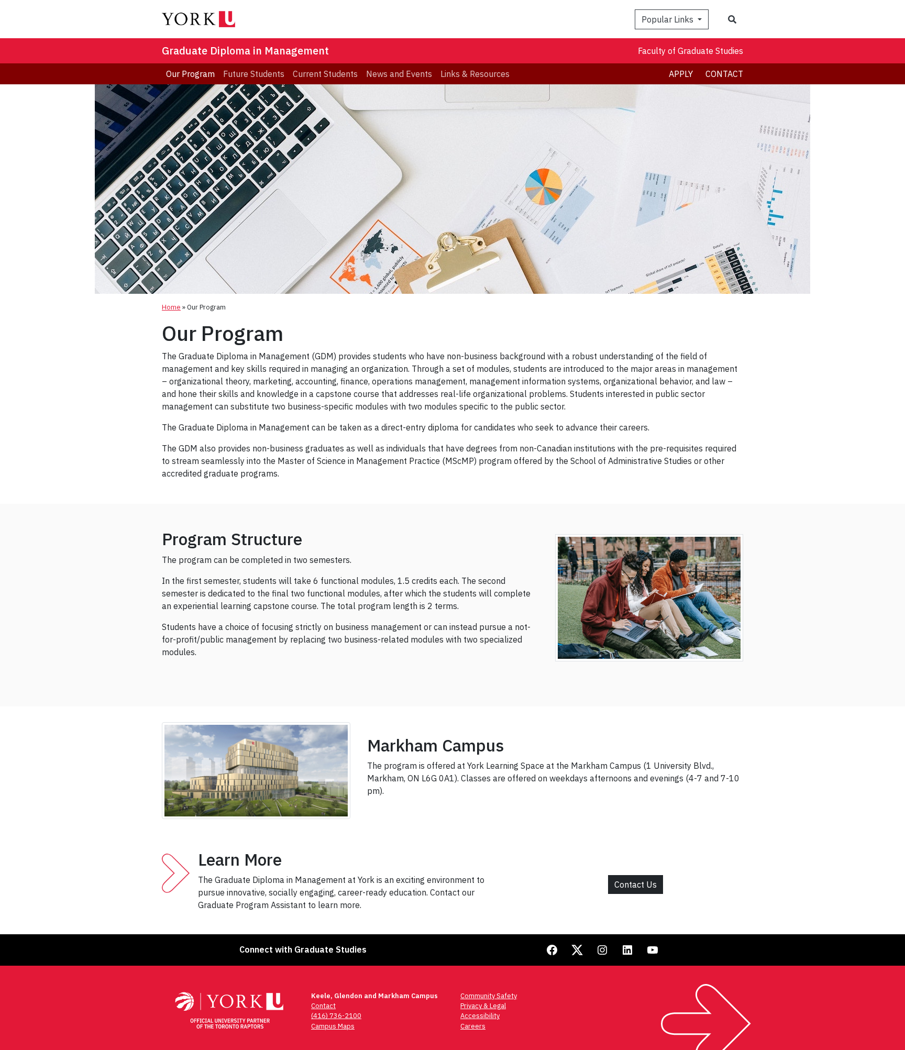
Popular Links (669, 19)
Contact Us (635, 884)
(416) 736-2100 (336, 1015)
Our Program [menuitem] (190, 74)
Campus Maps (333, 1026)
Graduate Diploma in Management (245, 50)
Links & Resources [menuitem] (475, 74)
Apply (681, 74)
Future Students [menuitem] (253, 74)
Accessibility (480, 1015)
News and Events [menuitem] (399, 74)
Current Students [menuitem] (325, 74)
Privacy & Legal (483, 1005)
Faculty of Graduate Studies (690, 51)
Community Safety (488, 995)
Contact (724, 74)
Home (171, 307)
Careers (472, 1026)
